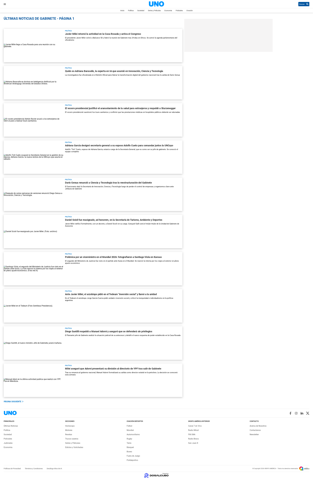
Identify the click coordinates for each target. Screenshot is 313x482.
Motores (68, 430)
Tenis (129, 443)
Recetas (68, 434)
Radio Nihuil (193, 430)
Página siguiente (12, 401)
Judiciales (8, 443)
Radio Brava (193, 439)
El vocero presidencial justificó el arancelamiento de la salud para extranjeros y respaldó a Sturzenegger (120, 108)
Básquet (130, 447)
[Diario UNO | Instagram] (296, 413)
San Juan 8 (193, 443)
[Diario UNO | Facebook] (290, 413)
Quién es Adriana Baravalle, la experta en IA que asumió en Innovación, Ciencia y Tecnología (114, 71)
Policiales (179, 10)
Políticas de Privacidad (12, 469)
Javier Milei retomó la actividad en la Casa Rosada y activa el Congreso (103, 33)
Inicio (122, 10)
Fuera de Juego (133, 456)
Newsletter (254, 434)
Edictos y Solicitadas (74, 447)
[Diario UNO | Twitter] (307, 413)
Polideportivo (132, 460)
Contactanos (255, 430)
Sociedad (140, 10)
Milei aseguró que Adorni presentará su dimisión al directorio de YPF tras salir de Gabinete (113, 368)
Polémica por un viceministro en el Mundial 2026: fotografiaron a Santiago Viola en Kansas (113, 257)
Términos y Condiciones (34, 469)
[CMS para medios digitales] (157, 475)
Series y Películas (154, 10)
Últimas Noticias (11, 426)
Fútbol (129, 426)
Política (131, 10)
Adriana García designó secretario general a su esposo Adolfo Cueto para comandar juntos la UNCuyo (119, 145)
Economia (168, 10)
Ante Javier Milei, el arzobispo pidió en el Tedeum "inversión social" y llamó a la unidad (111, 294)
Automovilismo (133, 434)
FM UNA (191, 434)
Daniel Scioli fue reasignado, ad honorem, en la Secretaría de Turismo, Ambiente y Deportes (113, 219)
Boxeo (129, 451)
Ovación (189, 10)
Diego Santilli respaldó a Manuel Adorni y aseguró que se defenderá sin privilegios (108, 331)
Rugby (129, 439)
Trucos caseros (71, 439)
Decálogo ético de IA (54, 469)
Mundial (130, 430)
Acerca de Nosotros (258, 426)
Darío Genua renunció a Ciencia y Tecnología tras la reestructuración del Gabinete (108, 182)
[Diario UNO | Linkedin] (302, 413)
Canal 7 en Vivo (195, 426)
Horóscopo (70, 426)
